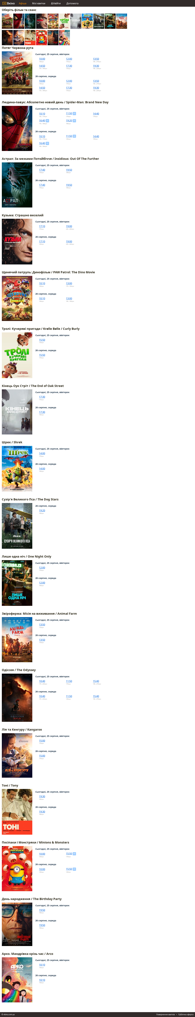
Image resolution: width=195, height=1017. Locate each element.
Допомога (72, 3)
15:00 (42, 740)
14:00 (42, 453)
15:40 (96, 681)
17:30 (69, 65)
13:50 (96, 58)
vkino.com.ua (9, 1014)
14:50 (42, 65)
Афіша (22, 3)
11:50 (69, 113)
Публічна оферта (185, 1014)
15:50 (42, 340)
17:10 (42, 226)
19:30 (96, 65)
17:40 (42, 170)
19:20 (69, 120)
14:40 (96, 113)
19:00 (69, 226)
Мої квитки (38, 3)
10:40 (42, 681)
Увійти (57, 3)
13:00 (69, 283)
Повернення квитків (165, 1014)
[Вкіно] (8, 3)
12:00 (69, 58)
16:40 (42, 120)
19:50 (69, 170)
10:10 (42, 113)
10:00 (42, 58)
